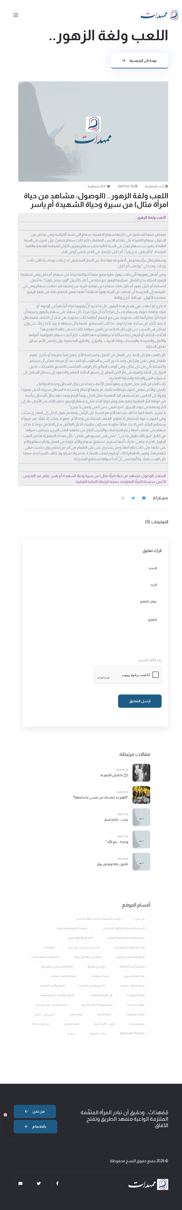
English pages (132, 1033)
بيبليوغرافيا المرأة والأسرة (97, 1004)
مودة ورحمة (137, 1023)
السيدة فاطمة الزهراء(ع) (129, 947)
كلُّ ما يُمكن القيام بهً (114, 775)
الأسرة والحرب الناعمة (92, 985)
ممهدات (48, 947)
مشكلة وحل (71, 1023)
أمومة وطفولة (135, 1014)
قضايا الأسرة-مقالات (63, 976)
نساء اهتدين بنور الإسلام (51, 1004)
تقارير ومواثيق (96, 966)
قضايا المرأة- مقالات (132, 985)
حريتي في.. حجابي (44, 1014)
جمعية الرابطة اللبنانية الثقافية (125, 937)
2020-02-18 (126, 186)
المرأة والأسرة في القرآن (130, 957)
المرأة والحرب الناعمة (52, 985)
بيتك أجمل (76, 1014)
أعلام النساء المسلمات (45, 957)
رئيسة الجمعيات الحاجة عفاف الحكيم (99, 918)
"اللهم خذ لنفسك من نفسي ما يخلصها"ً (100, 797)
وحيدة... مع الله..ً (117, 842)
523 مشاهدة (96, 186)
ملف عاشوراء (97, 1033)
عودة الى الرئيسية (143, 60)
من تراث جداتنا (40, 1023)
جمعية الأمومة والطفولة (71, 928)
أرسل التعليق (139, 701)
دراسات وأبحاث (100, 976)
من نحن (139, 918)
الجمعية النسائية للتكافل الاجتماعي (123, 928)
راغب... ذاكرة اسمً (116, 819)
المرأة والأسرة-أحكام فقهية (57, 995)
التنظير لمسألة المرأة (131, 966)
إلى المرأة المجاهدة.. (100, 995)
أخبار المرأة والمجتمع (80, 937)
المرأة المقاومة (135, 995)
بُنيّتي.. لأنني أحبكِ (104, 1023)
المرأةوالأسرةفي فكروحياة (57, 966)
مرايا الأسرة (104, 1014)
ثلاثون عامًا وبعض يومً (112, 864)
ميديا (71, 1033)
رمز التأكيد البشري (150, 660)
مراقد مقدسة (135, 1004)
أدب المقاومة (154, 186)
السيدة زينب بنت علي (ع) (84, 947)
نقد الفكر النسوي (134, 976)
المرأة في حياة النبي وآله (87, 957)
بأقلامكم (39, 1126)
